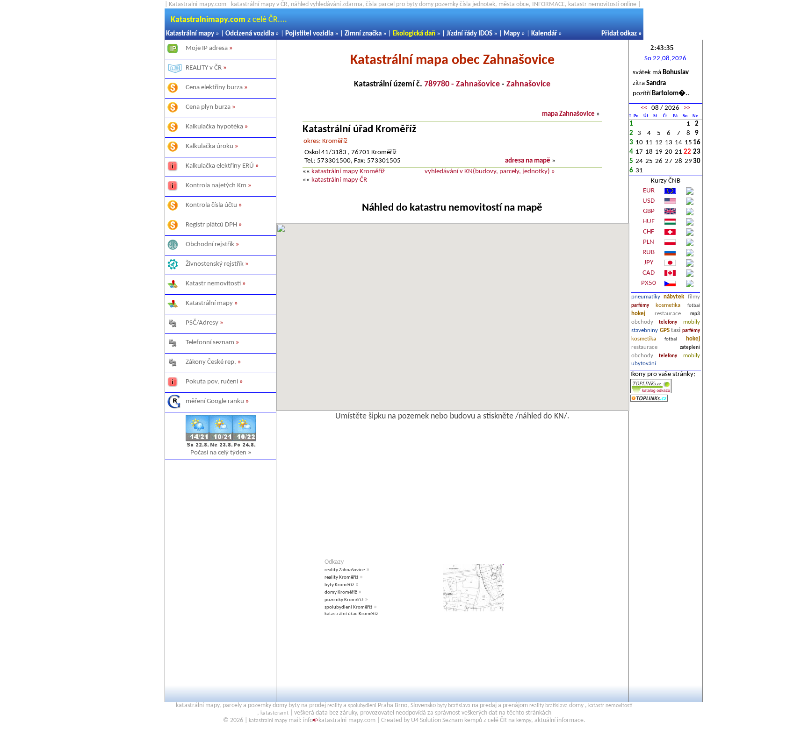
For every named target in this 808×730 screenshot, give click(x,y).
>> (687, 108)
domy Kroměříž (341, 592)
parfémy (640, 305)
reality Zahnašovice (345, 570)
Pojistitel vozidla (309, 33)
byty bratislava (453, 706)
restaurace (668, 314)
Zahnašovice (528, 84)
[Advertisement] (220, 572)
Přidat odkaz (619, 33)
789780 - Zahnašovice (462, 84)
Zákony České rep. (211, 362)
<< (644, 108)
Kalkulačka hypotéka (214, 126)
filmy (694, 297)
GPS (665, 330)
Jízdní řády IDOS (469, 33)
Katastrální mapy (190, 33)
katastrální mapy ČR (339, 180)
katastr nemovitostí (610, 706)
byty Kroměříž (339, 585)
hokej (638, 314)
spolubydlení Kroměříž (348, 607)
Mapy (512, 33)
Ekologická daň (414, 33)
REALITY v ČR (204, 67)
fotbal (693, 305)
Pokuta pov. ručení (212, 381)
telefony (668, 322)
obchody (642, 322)
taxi (675, 330)
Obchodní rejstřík (210, 244)
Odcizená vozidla (249, 33)
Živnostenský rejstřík (215, 264)
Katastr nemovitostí (213, 283)
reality (334, 706)
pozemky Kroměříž (344, 599)
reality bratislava (548, 706)
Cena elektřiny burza (214, 87)
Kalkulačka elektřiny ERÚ (220, 166)
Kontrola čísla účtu (211, 205)
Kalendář (544, 33)
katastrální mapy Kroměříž (348, 171)
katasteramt (274, 713)
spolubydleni (362, 706)
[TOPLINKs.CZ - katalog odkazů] (650, 391)
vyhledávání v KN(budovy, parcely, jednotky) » (490, 171)
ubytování (643, 364)
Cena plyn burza (208, 107)
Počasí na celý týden (221, 452)
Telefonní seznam (210, 342)
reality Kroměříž (341, 577)
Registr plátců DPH (211, 224)
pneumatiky (645, 297)
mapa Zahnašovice (568, 114)
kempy (523, 720)
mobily (691, 322)
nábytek (674, 297)
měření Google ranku (215, 401)
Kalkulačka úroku (209, 146)
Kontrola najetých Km (216, 185)
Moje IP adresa (207, 48)
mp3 (695, 314)
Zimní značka (363, 33)
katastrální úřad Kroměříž (351, 614)
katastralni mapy (268, 720)
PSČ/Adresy (202, 322)
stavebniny (644, 330)
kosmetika (668, 305)
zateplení (690, 347)
